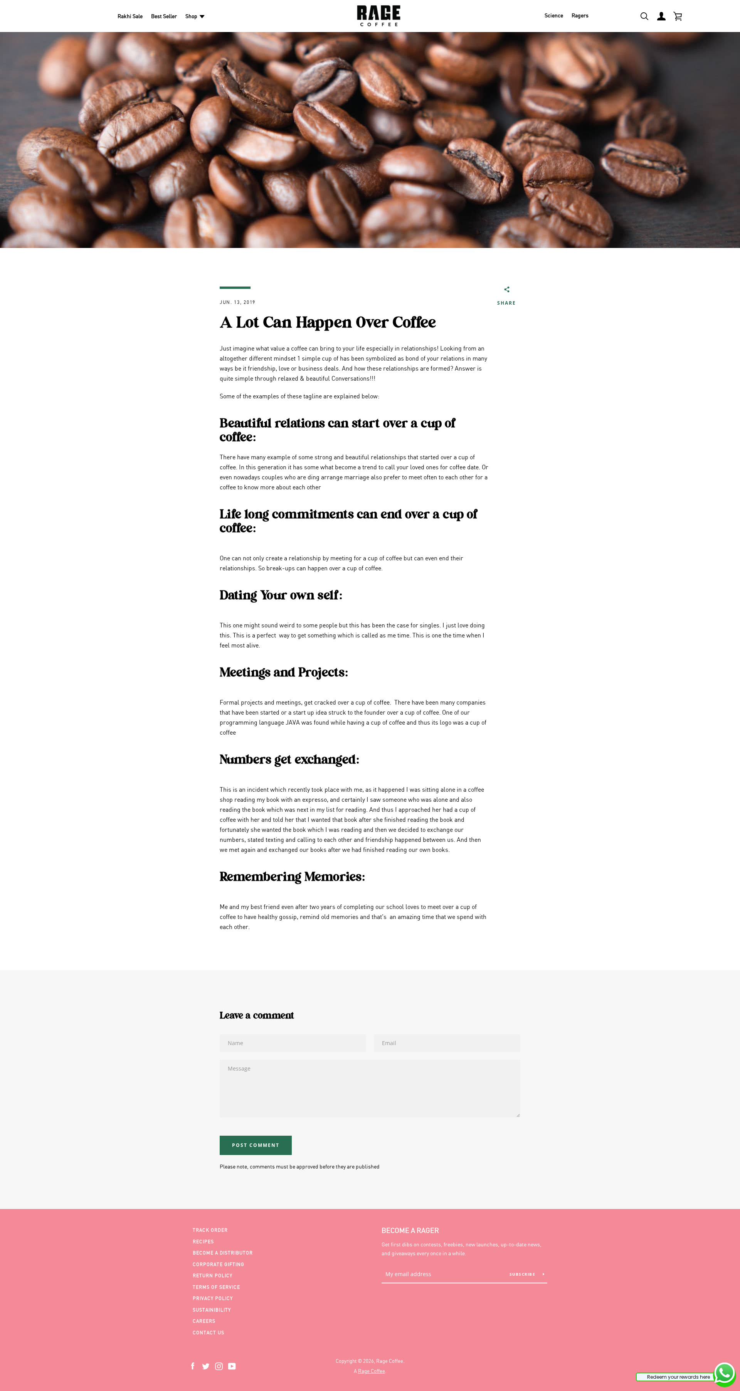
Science (554, 15)
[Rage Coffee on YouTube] (232, 1365)
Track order (210, 1230)
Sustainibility (212, 1310)
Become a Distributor (223, 1253)
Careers (204, 1321)
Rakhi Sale (130, 16)
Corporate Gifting (218, 1264)
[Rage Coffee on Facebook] (193, 1365)
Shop (191, 16)
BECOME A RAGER (410, 1230)
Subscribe (523, 1274)
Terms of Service (216, 1287)
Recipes (203, 1241)
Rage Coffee (371, 1371)
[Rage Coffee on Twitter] (206, 1365)
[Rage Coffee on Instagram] (219, 1365)
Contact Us (208, 1332)
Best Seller (164, 16)
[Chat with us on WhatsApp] (724, 1374)
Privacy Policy (213, 1298)
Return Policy (212, 1275)
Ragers (580, 15)
